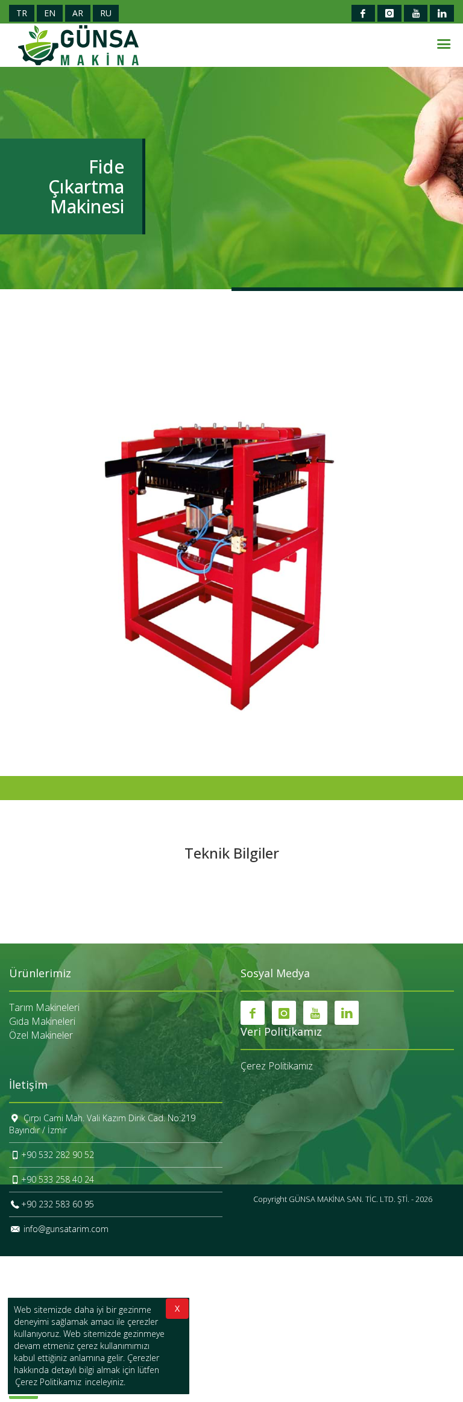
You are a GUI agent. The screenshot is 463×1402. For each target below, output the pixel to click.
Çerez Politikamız (277, 1065)
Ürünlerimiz (40, 974)
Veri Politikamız (281, 1032)
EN (49, 13)
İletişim (28, 1085)
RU (106, 13)
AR (77, 13)
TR (21, 13)
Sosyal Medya (275, 974)
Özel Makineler (41, 1035)
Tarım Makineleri (44, 1007)
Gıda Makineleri (42, 1021)
